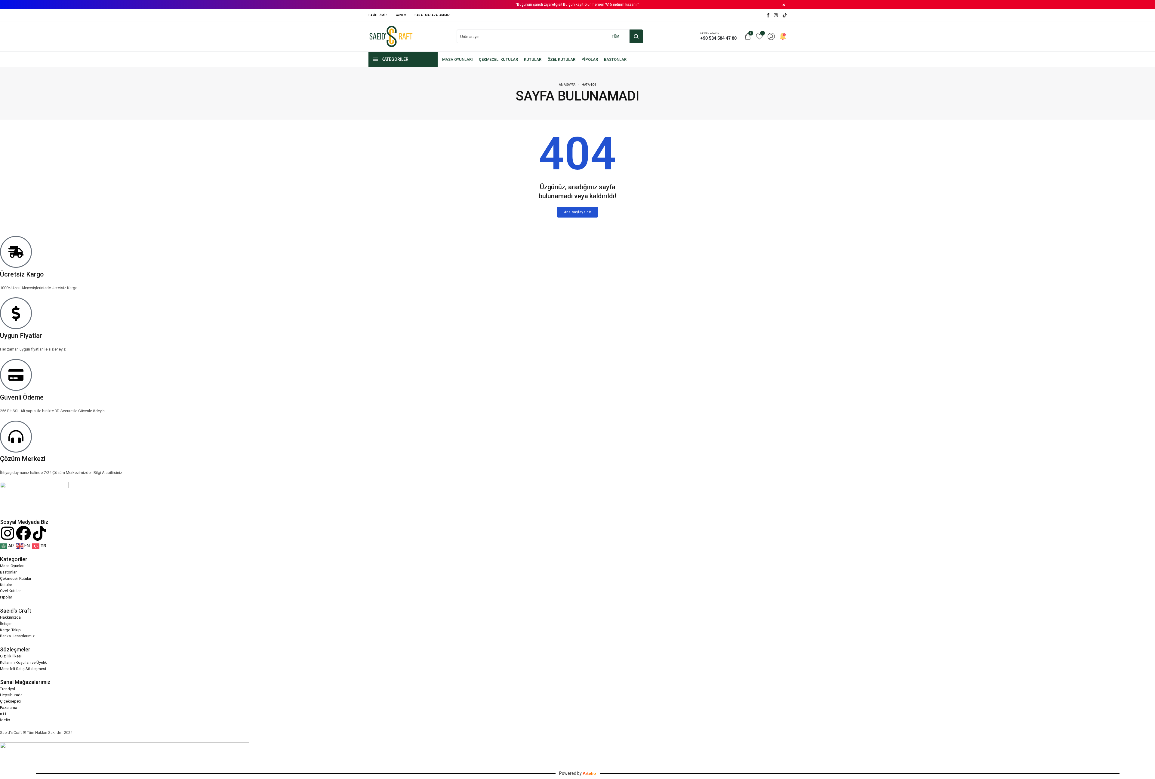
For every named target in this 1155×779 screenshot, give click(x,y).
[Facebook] (768, 15)
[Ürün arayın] (636, 36)
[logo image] (391, 36)
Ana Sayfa (567, 84)
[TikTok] (785, 15)
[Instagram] (776, 15)
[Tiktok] (39, 533)
